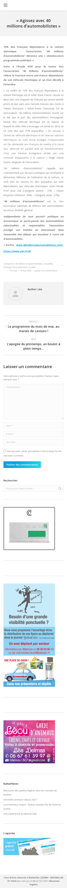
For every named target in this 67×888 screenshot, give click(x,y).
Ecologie (7, 267)
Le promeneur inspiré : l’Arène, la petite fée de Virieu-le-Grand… (32, 806)
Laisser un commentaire (45, 270)
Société (31, 267)
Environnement (20, 267)
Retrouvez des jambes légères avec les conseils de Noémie (30, 792)
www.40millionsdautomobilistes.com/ (39, 245)
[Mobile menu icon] (5, 5)
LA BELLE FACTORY (39, 881)
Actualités (48, 263)
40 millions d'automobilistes (29, 263)
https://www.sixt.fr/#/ (17, 251)
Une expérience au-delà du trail (19, 813)
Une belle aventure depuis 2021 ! (20, 799)
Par (13, 270)
